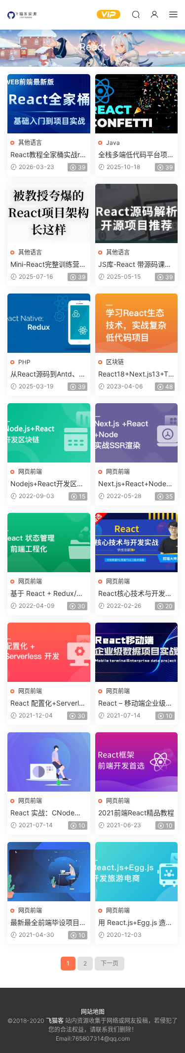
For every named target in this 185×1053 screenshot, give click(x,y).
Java (113, 142)
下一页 (109, 963)
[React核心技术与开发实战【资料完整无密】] (136, 542)
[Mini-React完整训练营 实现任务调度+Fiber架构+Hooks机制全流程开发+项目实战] (48, 213)
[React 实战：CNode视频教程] (48, 762)
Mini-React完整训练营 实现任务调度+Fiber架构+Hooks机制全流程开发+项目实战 (48, 264)
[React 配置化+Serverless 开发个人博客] (48, 652)
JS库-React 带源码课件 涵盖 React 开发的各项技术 (135, 264)
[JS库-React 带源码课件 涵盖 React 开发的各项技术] (136, 213)
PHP (24, 362)
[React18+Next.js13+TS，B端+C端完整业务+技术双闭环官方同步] (136, 323)
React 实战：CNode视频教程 (45, 813)
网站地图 (93, 1011)
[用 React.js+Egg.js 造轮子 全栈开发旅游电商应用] (136, 871)
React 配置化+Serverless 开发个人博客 (48, 703)
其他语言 (30, 142)
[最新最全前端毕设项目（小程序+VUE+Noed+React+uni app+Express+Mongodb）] (48, 871)
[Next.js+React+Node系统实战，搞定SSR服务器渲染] (136, 433)
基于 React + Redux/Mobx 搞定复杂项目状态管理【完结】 (48, 593)
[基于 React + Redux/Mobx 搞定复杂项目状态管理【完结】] (48, 542)
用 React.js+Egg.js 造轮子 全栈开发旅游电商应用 (135, 922)
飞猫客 (22, 15)
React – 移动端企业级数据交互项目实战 (135, 703)
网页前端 (30, 471)
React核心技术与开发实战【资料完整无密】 (135, 593)
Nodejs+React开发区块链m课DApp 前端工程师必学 (47, 484)
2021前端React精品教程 (136, 812)
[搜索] (135, 14)
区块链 (115, 362)
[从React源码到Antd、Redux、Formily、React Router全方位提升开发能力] (48, 323)
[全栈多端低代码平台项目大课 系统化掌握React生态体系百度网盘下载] (136, 103)
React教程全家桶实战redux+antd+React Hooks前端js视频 (47, 155)
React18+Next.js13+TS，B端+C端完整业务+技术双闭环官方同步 (133, 374)
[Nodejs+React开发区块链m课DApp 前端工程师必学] (48, 433)
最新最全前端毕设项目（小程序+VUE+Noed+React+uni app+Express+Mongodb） (48, 922)
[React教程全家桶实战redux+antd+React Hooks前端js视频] (48, 103)
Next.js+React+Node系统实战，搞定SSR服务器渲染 (136, 484)
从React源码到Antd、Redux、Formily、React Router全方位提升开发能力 (48, 374)
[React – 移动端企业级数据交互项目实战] (136, 652)
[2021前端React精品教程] (136, 762)
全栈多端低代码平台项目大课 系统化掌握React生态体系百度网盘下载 (136, 155)
